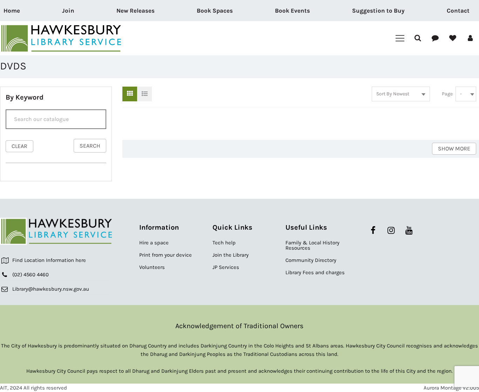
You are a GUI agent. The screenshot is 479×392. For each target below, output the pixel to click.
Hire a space (154, 242)
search (90, 145)
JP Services (225, 267)
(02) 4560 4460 (30, 274)
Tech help (224, 242)
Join (68, 10)
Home (12, 10)
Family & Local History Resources (312, 245)
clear (19, 146)
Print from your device (165, 255)
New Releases (135, 10)
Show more (454, 148)
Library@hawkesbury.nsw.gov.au (50, 289)
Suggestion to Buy (378, 10)
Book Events (292, 10)
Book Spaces (215, 10)
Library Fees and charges (315, 272)
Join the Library (230, 255)
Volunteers (152, 267)
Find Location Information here (49, 260)
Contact (458, 10)
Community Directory (310, 260)
